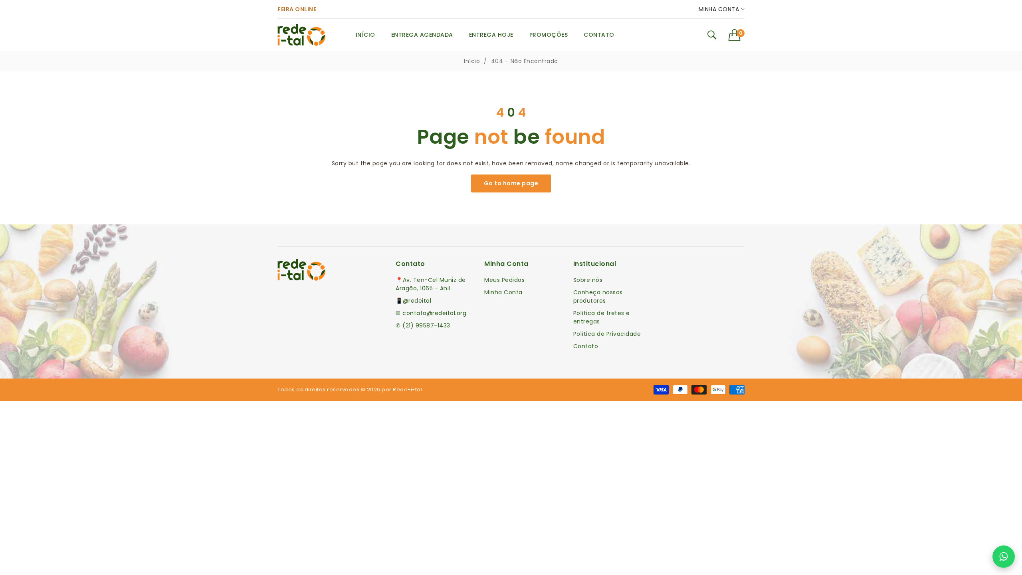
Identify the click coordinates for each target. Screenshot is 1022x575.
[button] (737, 35)
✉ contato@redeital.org (431, 313)
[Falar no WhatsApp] (1003, 556)
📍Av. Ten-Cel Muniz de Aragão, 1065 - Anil (431, 284)
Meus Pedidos (504, 280)
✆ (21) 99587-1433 (423, 325)
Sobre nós (588, 280)
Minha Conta (720, 9)
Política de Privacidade (607, 334)
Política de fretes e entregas (601, 317)
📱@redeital (413, 301)
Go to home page (511, 183)
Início (472, 61)
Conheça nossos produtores (598, 296)
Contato (585, 346)
